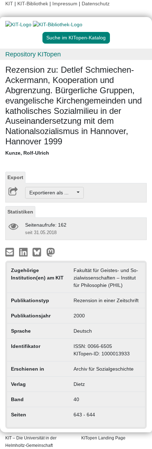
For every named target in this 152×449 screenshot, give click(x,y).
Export (15, 177)
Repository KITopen (33, 54)
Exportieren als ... (52, 192)
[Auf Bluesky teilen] (39, 252)
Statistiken (20, 212)
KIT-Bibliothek (33, 3)
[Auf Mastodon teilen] (50, 252)
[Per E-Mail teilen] (10, 252)
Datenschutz (96, 3)
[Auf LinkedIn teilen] (24, 252)
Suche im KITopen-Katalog (76, 37)
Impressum (64, 3)
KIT (9, 3)
